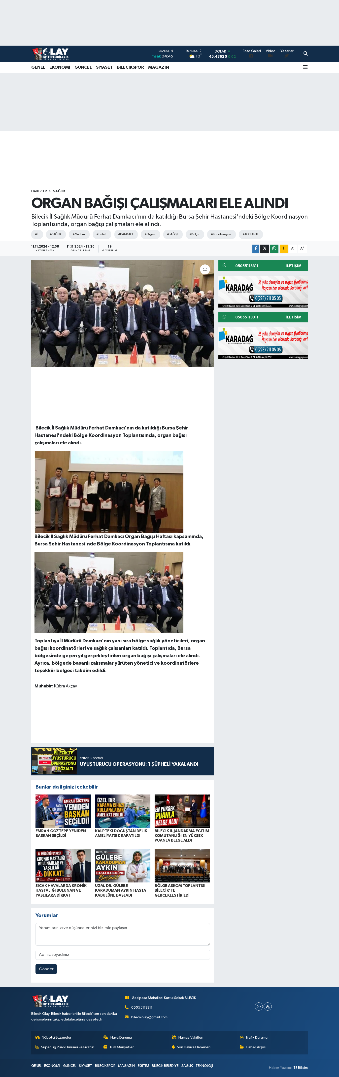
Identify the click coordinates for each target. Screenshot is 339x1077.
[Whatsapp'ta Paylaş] (274, 249)
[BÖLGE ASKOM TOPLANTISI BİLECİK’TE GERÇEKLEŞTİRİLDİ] (182, 866)
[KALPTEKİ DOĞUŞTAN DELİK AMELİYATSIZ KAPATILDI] (122, 811)
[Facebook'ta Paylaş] (255, 249)
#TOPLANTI (250, 234)
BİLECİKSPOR (130, 67)
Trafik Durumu (256, 1037)
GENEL (38, 67)
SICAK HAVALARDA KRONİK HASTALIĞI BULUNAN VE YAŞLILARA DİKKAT (61, 890)
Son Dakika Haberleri (193, 1047)
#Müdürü (79, 234)
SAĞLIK (59, 191)
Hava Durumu (121, 1037)
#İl (36, 234)
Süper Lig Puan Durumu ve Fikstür (67, 1047)
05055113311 (141, 1007)
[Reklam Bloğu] (264, 291)
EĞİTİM (143, 1066)
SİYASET (104, 67)
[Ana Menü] (305, 67)
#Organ (150, 234)
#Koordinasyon (221, 234)
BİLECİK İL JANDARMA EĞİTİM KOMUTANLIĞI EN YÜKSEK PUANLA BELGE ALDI (182, 835)
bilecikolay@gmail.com (149, 1017)
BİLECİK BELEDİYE (165, 1066)
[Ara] (306, 54)
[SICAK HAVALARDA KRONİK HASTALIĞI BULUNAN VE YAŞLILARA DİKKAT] (63, 866)
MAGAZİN (158, 67)
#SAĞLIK (55, 234)
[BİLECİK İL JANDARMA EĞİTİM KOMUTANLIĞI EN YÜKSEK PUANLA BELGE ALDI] (182, 811)
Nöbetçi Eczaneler (56, 1037)
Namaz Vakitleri (190, 1037)
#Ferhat (101, 234)
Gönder (46, 969)
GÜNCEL (83, 67)
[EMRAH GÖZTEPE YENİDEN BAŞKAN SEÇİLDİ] (63, 811)
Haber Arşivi (256, 1047)
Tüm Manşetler (121, 1047)
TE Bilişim (300, 1068)
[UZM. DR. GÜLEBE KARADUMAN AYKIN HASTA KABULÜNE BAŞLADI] (122, 866)
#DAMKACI (125, 234)
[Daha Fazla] (284, 249)
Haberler (39, 191)
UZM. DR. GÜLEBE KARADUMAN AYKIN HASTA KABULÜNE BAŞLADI (120, 890)
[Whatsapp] (259, 1006)
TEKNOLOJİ (204, 1066)
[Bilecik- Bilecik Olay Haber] (49, 54)
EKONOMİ (59, 67)
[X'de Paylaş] (264, 249)
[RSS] (268, 1006)
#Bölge (194, 234)
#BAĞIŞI (172, 234)
